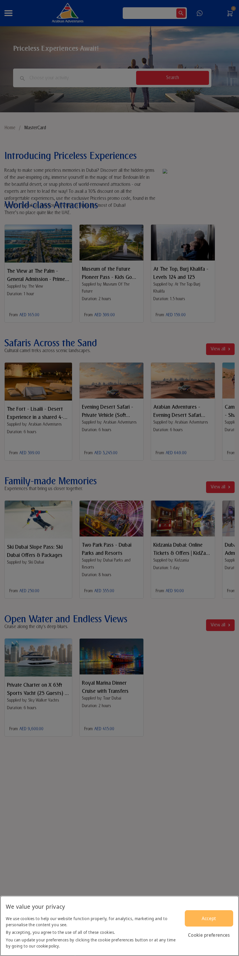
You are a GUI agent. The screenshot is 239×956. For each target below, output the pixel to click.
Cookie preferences (209, 935)
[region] (119, 926)
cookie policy (47, 946)
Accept (209, 918)
